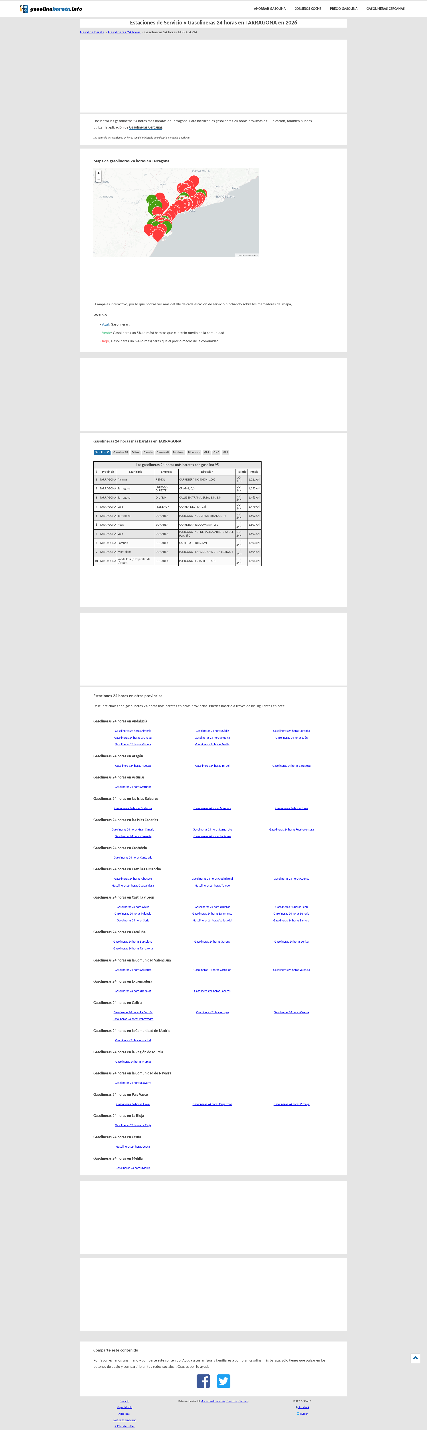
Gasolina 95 (102, 452)
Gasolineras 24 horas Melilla (133, 1168)
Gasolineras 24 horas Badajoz (133, 991)
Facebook (303, 1407)
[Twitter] (223, 1386)
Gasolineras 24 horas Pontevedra (133, 1019)
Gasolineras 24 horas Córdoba (291, 731)
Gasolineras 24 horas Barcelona (133, 941)
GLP (225, 452)
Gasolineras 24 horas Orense (291, 1012)
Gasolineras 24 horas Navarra (133, 1083)
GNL (206, 452)
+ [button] (98, 173)
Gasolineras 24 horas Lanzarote (212, 829)
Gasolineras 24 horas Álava (133, 1104)
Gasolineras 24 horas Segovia (292, 913)
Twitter (303, 1414)
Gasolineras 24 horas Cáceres (212, 991)
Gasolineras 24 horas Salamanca (212, 913)
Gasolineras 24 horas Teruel (212, 765)
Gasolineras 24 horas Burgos (212, 907)
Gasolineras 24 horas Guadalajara (133, 885)
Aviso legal (124, 1414)
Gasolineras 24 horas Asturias (133, 787)
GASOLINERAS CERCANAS (386, 9)
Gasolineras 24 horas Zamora (291, 920)
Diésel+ (148, 452)
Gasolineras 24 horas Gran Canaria (133, 829)
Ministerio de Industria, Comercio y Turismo (224, 1401)
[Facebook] (203, 1386)
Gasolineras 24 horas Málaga (133, 744)
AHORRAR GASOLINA (270, 9)
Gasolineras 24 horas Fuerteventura (291, 829)
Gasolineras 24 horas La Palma (212, 836)
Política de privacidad (124, 1420)
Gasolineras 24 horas (124, 32)
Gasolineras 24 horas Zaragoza (291, 765)
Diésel (135, 452)
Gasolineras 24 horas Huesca (133, 765)
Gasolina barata (92, 32)
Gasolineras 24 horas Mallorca (133, 808)
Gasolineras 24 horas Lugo (212, 1012)
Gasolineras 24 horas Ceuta (133, 1146)
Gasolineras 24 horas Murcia (133, 1061)
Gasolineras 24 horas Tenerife (133, 836)
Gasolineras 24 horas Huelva (212, 737)
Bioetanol (194, 452)
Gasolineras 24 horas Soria (133, 920)
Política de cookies (125, 1426)
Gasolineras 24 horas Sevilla (212, 744)
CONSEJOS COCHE (308, 9)
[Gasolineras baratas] (51, 13)
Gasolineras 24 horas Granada (133, 737)
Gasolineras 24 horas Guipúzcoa (212, 1104)
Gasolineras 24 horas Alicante (133, 970)
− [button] (98, 179)
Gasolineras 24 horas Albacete (133, 878)
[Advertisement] (208, 76)
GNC (216, 452)
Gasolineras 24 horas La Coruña (133, 1012)
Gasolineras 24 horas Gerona (212, 941)
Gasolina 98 (120, 452)
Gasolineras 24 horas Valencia (291, 970)
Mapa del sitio (124, 1407)
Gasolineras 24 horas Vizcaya (292, 1104)
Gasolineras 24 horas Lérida (291, 941)
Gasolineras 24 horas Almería (133, 731)
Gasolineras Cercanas (145, 127)
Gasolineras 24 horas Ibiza (291, 808)
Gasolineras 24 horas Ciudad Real (212, 878)
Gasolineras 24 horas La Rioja (133, 1125)
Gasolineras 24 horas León (291, 907)
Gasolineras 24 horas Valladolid (212, 920)
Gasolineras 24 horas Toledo (212, 885)
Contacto (124, 1401)
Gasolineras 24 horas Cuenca (291, 878)
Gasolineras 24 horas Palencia (133, 913)
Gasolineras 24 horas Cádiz (212, 731)
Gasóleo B (163, 452)
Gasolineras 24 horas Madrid (133, 1040)
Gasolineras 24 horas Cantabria (133, 857)
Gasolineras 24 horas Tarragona (133, 948)
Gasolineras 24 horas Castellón (212, 970)
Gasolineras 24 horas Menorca (212, 808)
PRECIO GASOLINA (344, 9)
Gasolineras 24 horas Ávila (133, 907)
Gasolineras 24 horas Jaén (292, 737)
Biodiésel (178, 452)
